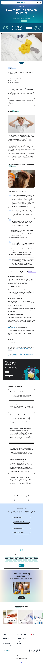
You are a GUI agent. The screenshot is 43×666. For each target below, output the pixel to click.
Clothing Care (20, 632)
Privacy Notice (7, 655)
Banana (6, 557)
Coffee (25, 559)
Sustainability (6, 643)
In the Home (6, 638)
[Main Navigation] (40, 2)
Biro (16, 557)
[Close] (42, 25)
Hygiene (19, 643)
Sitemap (37, 655)
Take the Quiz (21, 597)
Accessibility (13, 655)
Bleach (26, 557)
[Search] (3, 2)
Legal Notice (18, 655)
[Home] (21, 2)
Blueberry (36, 557)
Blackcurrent (21, 557)
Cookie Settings (31, 655)
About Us (33, 632)
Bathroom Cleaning (8, 632)
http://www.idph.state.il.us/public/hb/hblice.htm (18, 344)
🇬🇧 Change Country (34, 635)
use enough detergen (28, 304)
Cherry (14, 559)
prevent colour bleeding (28, 282)
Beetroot (11, 557)
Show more (21, 565)
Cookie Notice (24, 655)
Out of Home (20, 641)
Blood (31, 557)
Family (4, 634)
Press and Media (7, 646)
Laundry (5, 641)
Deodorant (34, 559)
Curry (29, 559)
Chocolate (20, 559)
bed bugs (10, 94)
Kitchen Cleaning (21, 638)
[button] (29, 28)
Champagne (9, 559)
